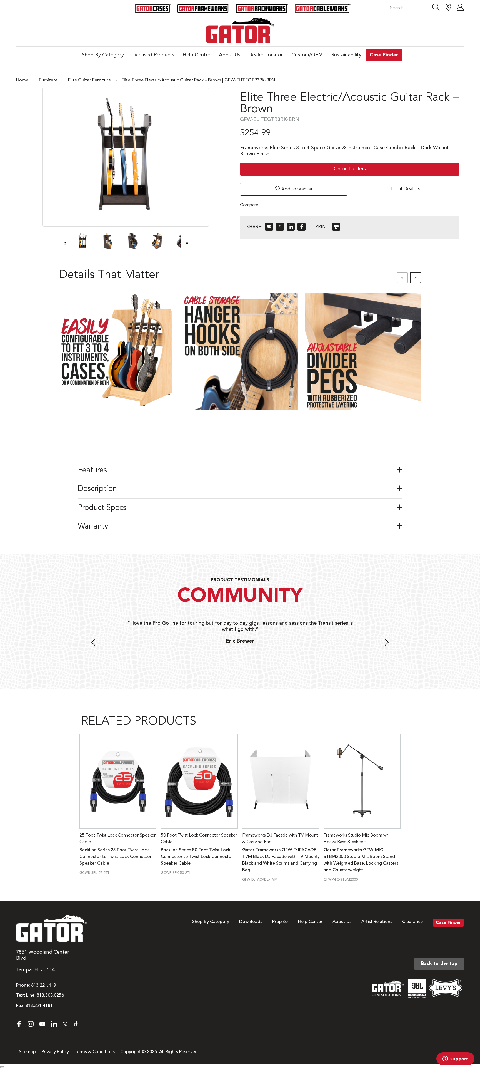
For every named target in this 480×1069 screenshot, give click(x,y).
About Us (341, 922)
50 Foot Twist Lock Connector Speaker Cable (199, 838)
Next (386, 643)
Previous (93, 643)
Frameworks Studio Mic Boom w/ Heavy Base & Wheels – (356, 838)
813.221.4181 (39, 1006)
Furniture (48, 80)
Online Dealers (350, 169)
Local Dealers (405, 189)
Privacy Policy (55, 1052)
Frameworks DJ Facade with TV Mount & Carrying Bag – (280, 838)
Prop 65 (280, 922)
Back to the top (439, 963)
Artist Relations (376, 922)
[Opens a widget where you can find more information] (455, 1059)
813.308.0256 (50, 995)
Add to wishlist (296, 189)
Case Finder (448, 923)
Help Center (310, 922)
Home (22, 80)
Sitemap (27, 1052)
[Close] (2, 1067)
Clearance (412, 922)
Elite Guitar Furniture (89, 80)
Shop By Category (210, 922)
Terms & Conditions (94, 1052)
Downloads (250, 922)
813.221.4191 (44, 985)
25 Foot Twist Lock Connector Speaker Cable (117, 838)
